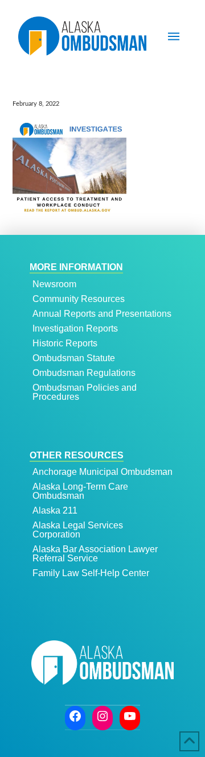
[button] (174, 36)
